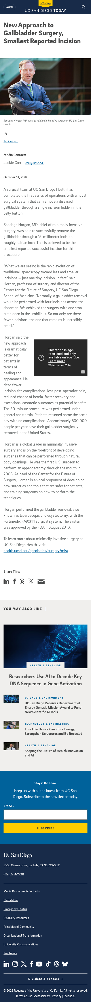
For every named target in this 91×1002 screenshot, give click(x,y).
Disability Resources (16, 918)
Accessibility (42, 996)
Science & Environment (44, 697)
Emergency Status (15, 909)
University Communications (21, 944)
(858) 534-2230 (14, 874)
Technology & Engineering (47, 723)
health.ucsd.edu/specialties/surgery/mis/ (36, 550)
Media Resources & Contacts (22, 891)
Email (9, 806)
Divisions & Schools (44, 979)
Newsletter (11, 900)
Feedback (69, 996)
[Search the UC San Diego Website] (83, 7)
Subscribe (45, 828)
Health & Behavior (45, 665)
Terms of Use (24, 996)
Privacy (56, 996)
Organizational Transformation (23, 935)
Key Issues (10, 953)
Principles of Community (19, 926)
